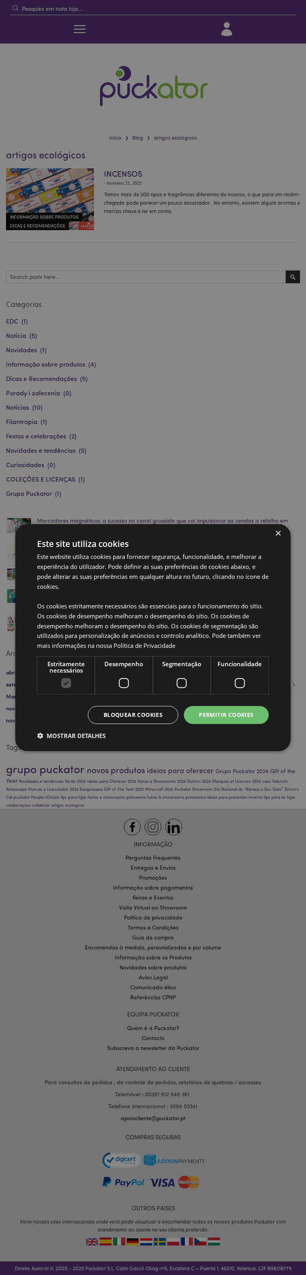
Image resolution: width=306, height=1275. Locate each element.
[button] (71, 735)
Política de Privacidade (144, 645)
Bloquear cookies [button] (133, 714)
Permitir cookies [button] (226, 714)
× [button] (278, 534)
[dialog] (153, 637)
